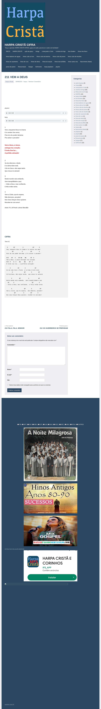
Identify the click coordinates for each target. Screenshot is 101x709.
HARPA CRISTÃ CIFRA (20, 44)
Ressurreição (22, 67)
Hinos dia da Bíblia (60, 61)
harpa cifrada (9, 81)
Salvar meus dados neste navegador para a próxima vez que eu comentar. (30, 385)
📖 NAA (50, 424)
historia (77, 127)
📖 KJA (45, 424)
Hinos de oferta (35, 61)
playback (77, 131)
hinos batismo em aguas (13, 56)
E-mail (9, 375)
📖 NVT (24, 424)
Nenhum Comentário (35, 81)
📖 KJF (40, 424)
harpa (25, 81)
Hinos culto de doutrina (43, 56)
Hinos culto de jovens (59, 56)
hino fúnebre (71, 51)
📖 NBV (34, 424)
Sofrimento (38, 67)
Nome (9, 369)
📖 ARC (61, 424)
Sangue (30, 67)
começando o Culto (47, 51)
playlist (58, 67)
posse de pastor (10, 67)
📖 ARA (67, 424)
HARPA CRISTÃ (17, 51)
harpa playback (48, 67)
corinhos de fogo (60, 51)
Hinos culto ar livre (28, 56)
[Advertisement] (36, 96)
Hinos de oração (47, 61)
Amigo (37, 51)
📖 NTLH (72, 424)
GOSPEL (78, 94)
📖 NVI (29, 424)
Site (8, 380)
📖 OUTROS (80, 424)
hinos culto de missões (74, 56)
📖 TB (19, 424)
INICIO (8, 51)
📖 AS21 (55, 424)
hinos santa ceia (73, 61)
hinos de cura (24, 61)
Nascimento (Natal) (86, 61)
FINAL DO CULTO (80, 92)
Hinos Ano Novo (82, 51)
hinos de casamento (12, 61)
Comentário (11, 344)
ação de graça (29, 51)
